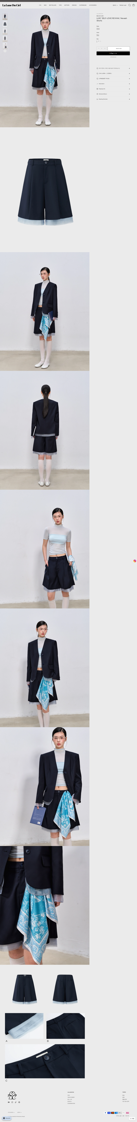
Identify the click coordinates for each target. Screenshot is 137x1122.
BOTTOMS (66, 5)
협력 (123, 1115)
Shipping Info (102, 88)
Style (98, 26)
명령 (123, 1097)
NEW (45, 5)
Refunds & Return (103, 94)
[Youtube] (9, 1102)
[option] (5, 16)
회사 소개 (70, 1099)
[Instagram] (12, 1102)
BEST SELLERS (52, 5)
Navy (98, 34)
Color (98, 32)
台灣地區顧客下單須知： (104, 78)
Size (97, 38)
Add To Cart (119, 48)
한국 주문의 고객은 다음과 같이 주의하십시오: (109, 68)
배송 (123, 1095)
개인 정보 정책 (125, 1101)
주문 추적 (127, 1115)
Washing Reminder (103, 99)
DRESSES (74, 5)
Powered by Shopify (21, 1116)
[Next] (5, 51)
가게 (40, 5)
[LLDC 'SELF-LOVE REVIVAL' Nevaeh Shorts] (4, 16)
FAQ (69, 1095)
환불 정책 (124, 1099)
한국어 (114, 5)
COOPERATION (71, 1103)
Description (101, 83)
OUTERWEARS (82, 5)
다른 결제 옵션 (113, 56)
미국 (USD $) (10, 1112)
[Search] (129, 5)
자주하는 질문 (119, 1115)
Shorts (98, 28)
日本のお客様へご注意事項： (105, 73)
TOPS (60, 5)
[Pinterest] (19, 1102)
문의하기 (70, 1101)
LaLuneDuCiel (100, 13)
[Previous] (5, 11)
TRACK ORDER (71, 1097)
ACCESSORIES (92, 5)
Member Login (123, 5)
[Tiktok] (15, 1102)
